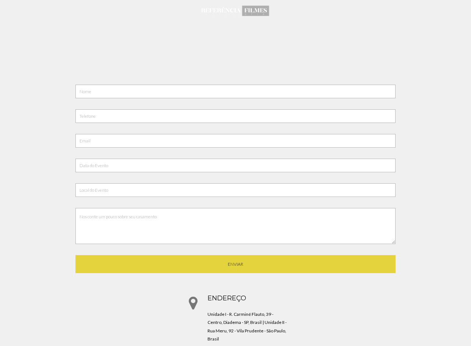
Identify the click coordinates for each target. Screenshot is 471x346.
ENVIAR (235, 264)
